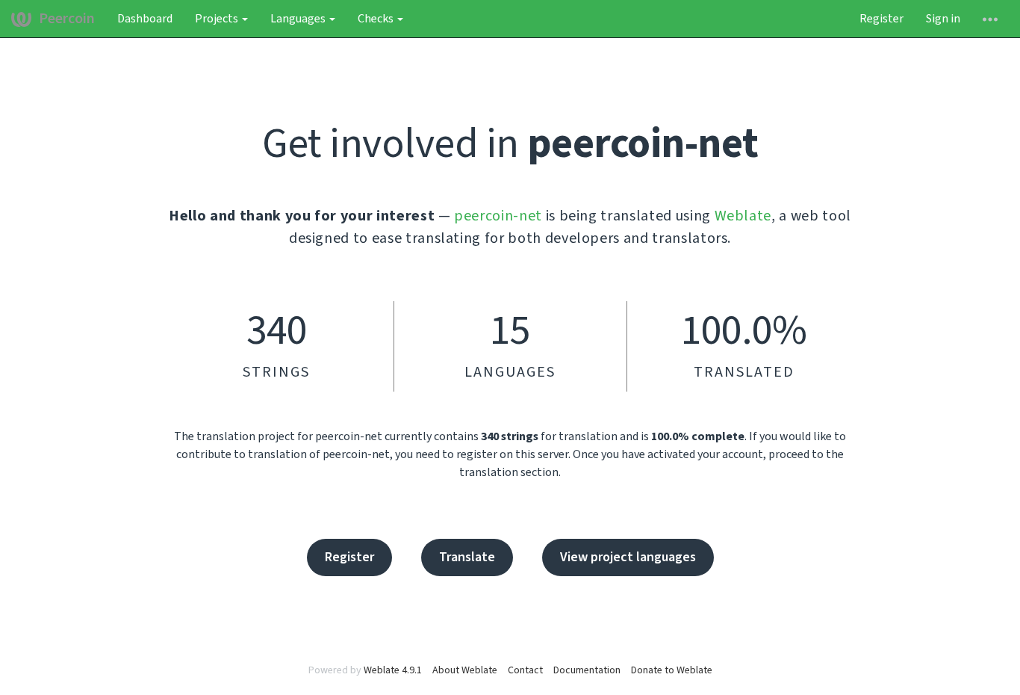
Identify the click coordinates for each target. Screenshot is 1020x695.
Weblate (743, 216)
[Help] (990, 18)
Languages (299, 18)
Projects (217, 18)
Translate (467, 557)
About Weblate (464, 670)
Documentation (587, 670)
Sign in (943, 18)
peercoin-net (498, 216)
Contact (525, 670)
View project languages (628, 557)
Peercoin (67, 18)
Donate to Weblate (671, 670)
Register (881, 18)
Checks (377, 18)
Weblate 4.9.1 (393, 670)
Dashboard (144, 18)
